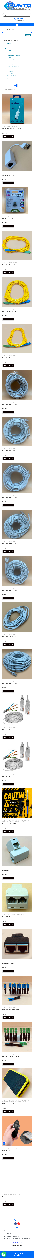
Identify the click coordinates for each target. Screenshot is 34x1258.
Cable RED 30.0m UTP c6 (9, 544)
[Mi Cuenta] (15, 19)
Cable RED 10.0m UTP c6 (9, 404)
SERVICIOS (7, 78)
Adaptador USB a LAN (8, 175)
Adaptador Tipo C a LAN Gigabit (11, 128)
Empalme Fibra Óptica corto (10, 1010)
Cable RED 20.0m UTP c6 (9, 497)
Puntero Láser (6, 1150)
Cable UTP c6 (6, 776)
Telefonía (10, 71)
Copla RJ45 (5, 870)
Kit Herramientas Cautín (9, 1104)
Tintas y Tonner (12, 73)
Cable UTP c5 (6, 730)
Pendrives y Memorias (13, 66)
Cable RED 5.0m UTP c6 (9, 637)
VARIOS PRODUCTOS (10, 75)
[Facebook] (15, 1223)
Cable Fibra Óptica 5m (8, 358)
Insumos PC (11, 59)
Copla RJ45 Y (6, 917)
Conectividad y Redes (14, 55)
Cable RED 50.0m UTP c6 (9, 683)
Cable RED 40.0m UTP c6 (9, 590)
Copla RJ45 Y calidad (8, 963)
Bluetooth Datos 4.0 (8, 218)
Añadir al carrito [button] (8, 136)
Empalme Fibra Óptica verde (10, 1056)
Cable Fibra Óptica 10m (9, 265)
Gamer (9, 57)
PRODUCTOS (8, 43)
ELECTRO (7, 46)
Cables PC (10, 50)
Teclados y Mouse (12, 69)
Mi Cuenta (20, 18)
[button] (17, 25)
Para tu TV (10, 62)
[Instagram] (18, 1223)
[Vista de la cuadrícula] (15, 85)
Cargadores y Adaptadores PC (15, 53)
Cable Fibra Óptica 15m (9, 311)
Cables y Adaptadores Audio (13, 820)
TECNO (7, 48)
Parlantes (10, 64)
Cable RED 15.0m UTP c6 (9, 451)
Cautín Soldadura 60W (9, 824)
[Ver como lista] (18, 85)
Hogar (19, 821)
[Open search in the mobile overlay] (16, 15)
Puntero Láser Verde (8, 1197)
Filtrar (28, 35)
